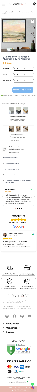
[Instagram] (6, 316)
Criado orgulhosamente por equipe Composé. (19, 377)
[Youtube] (29, 316)
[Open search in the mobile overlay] (10, 4)
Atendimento (13, 328)
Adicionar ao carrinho (23, 90)
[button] (32, 21)
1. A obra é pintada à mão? (12, 163)
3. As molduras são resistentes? (13, 175)
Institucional (12, 323)
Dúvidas (10, 332)
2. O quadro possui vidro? (12, 169)
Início (3, 12)
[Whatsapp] (32, 384)
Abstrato (8, 12)
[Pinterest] (21, 316)
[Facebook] (14, 316)
